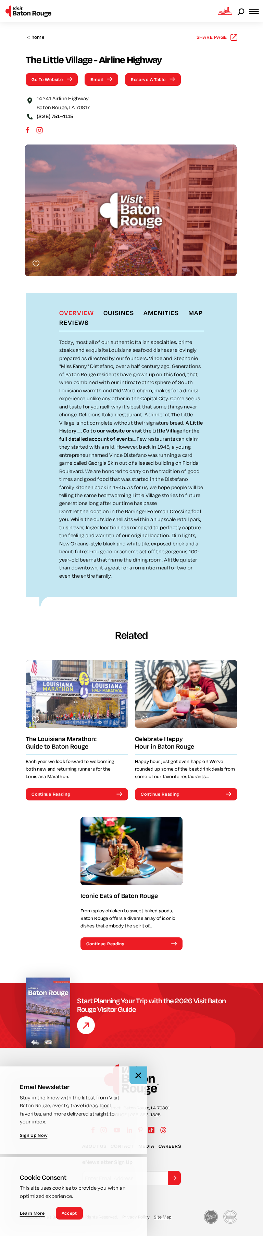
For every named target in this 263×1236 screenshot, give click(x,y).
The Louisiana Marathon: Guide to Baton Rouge (61, 742)
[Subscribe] (174, 1178)
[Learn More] (86, 1025)
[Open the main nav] (256, 11)
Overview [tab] (76, 312)
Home (36, 37)
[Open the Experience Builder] (225, 11)
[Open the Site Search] (241, 11)
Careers (170, 1146)
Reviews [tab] (74, 322)
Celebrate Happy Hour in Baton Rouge (164, 742)
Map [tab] (195, 312)
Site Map (162, 1217)
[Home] (28, 11)
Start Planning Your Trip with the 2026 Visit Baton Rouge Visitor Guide (151, 1005)
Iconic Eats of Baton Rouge (119, 896)
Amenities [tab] (161, 312)
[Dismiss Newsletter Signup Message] (138, 1075)
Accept (69, 1213)
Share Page (212, 37)
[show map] (30, 100)
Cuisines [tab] (118, 312)
